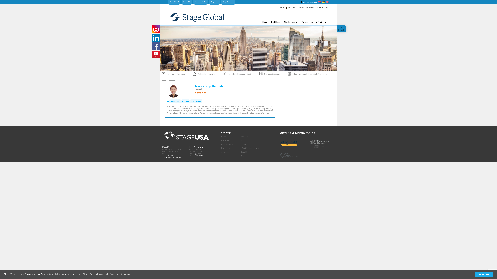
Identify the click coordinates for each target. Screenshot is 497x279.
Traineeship (307, 22)
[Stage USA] (197, 17)
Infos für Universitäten (307, 8)
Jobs (326, 8)
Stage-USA (187, 2)
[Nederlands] (319, 2)
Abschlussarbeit (291, 22)
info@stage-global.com (174, 157)
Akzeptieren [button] (484, 274)
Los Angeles (196, 101)
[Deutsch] (323, 2)
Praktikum (275, 22)
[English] (327, 2)
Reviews (172, 80)
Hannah (185, 101)
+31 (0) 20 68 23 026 (198, 155)
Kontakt (320, 8)
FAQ (289, 8)
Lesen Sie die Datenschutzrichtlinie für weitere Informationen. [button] (104, 274)
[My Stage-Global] (301, 2)
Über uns (282, 8)
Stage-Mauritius (228, 2)
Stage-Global (174, 2)
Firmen (295, 8)
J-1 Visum (321, 22)
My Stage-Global (310, 2)
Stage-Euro (214, 2)
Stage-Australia (200, 2)
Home (265, 22)
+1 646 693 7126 (170, 155)
